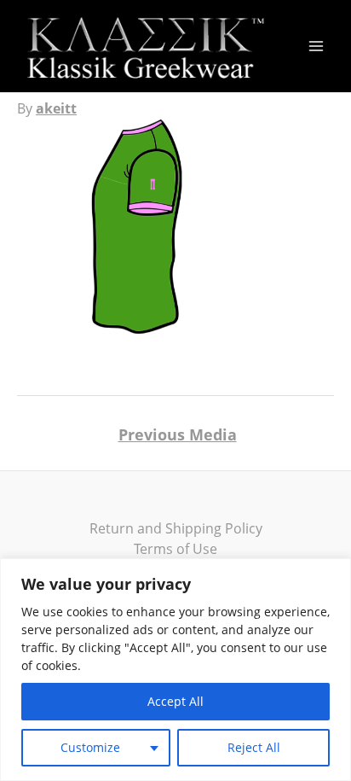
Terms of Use (175, 548)
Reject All (253, 747)
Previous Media (177, 434)
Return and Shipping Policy (175, 528)
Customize (90, 747)
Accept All (175, 701)
